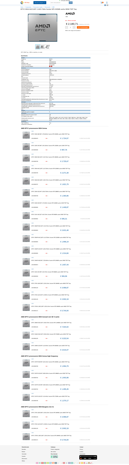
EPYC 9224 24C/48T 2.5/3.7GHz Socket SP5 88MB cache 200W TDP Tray (49, 272)
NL (105, 5)
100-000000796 (34, 400)
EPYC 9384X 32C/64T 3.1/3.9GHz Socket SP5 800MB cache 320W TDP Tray (50, 345)
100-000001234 (34, 287)
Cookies (81, 451)
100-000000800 (34, 207)
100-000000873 (34, 264)
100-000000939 (34, 276)
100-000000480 (34, 149)
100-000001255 (34, 338)
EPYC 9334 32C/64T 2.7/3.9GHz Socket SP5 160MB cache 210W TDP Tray (50, 203)
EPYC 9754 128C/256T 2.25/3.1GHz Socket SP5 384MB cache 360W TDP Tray (51, 283)
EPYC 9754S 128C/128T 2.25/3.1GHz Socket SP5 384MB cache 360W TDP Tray (51, 306)
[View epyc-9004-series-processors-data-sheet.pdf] (51, 66)
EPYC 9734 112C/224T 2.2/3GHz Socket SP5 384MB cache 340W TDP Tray (50, 295)
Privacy (81, 449)
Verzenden (24, 454)
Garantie (23, 456)
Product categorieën (55, 449)
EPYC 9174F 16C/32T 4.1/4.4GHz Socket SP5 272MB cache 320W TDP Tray (50, 396)
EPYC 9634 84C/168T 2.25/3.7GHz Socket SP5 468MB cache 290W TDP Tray (50, 180)
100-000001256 (34, 350)
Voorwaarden (82, 454)
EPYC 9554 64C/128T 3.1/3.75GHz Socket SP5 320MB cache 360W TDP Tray (50, 168)
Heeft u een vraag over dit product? (72, 30)
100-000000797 (34, 184)
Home (22, 7)
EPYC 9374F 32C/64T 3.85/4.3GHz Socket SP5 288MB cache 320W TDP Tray (50, 373)
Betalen (23, 451)
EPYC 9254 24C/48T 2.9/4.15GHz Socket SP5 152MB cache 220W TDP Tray (50, 145)
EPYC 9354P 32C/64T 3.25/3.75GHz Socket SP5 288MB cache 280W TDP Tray (51, 249)
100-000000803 (34, 230)
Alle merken (53, 451)
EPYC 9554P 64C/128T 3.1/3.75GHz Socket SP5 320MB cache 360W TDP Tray (51, 237)
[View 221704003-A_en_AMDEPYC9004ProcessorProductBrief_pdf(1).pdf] (49, 66)
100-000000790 (34, 172)
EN (107, 5)
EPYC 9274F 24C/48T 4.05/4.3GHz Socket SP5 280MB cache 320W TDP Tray (50, 384)
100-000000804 (34, 241)
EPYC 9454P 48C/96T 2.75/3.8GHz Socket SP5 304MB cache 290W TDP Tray (50, 260)
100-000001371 (34, 310)
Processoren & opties (38, 7)
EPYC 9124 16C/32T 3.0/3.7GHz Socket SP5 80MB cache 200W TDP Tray (49, 214)
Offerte (23, 460)
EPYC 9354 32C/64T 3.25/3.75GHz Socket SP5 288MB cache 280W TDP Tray (50, 191)
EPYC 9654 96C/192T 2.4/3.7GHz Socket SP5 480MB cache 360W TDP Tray (50, 157)
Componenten (28, 7)
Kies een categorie (39, 2)
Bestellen (24, 449)
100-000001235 (34, 299)
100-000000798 (34, 195)
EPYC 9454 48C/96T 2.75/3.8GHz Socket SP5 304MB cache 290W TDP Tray (50, 134)
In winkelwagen (83, 27)
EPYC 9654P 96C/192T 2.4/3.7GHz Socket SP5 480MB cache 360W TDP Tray (50, 226)
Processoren (47, 7)
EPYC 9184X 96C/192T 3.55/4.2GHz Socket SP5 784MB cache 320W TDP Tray (51, 334)
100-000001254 (34, 327)
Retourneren (24, 458)
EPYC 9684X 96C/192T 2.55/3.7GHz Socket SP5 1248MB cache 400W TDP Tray (51, 322)
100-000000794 (34, 389)
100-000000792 (34, 377)
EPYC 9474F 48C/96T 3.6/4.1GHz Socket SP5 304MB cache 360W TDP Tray (50, 362)
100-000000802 (34, 218)
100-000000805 (34, 253)
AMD (53, 7)
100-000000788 (34, 366)
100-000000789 (34, 161)
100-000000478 (34, 138)
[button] (63, 13)
